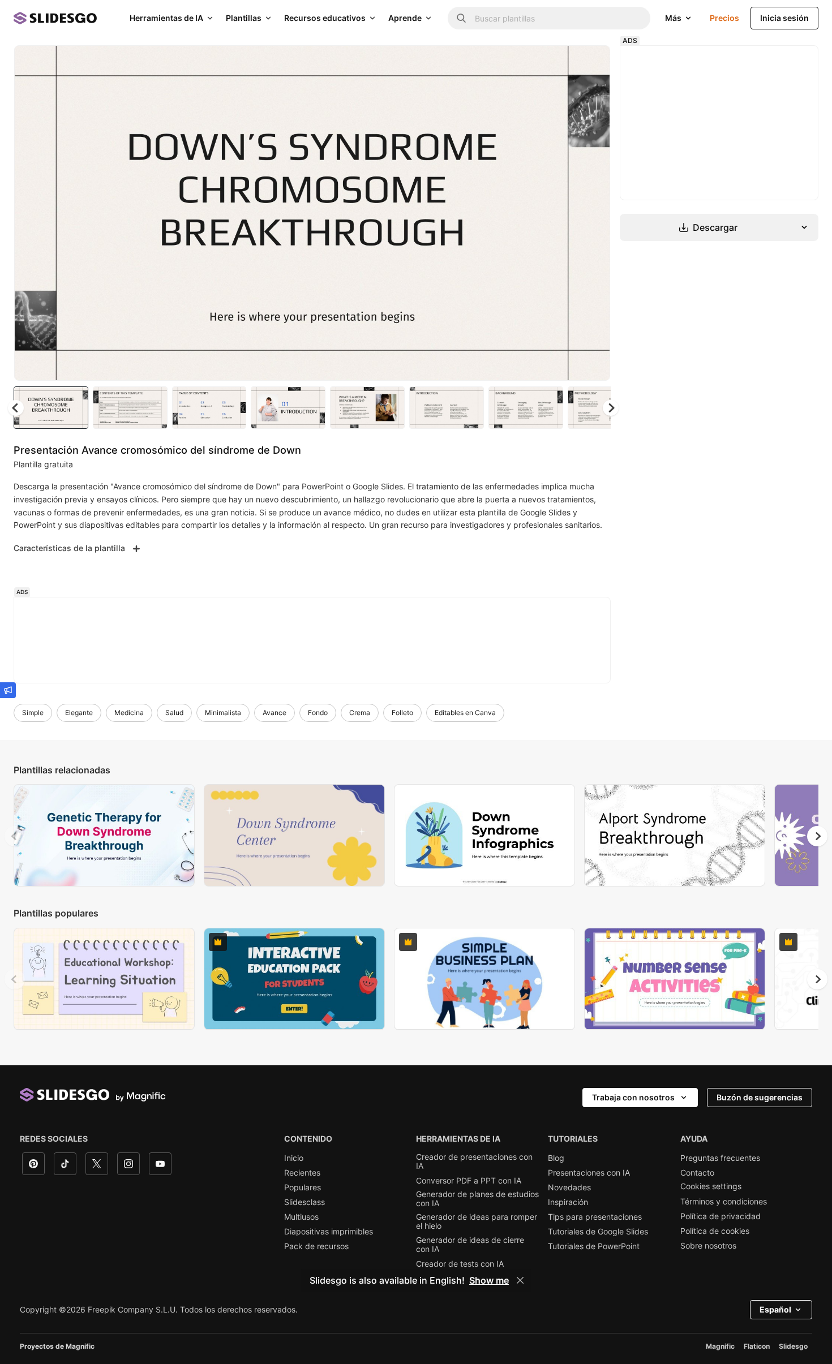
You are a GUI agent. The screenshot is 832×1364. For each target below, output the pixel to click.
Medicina (129, 712)
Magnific (720, 1346)
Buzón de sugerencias (760, 1097)
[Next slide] (593, 213)
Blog (556, 1158)
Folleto (402, 712)
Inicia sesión (784, 18)
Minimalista (223, 712)
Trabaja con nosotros (633, 1097)
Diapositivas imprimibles (328, 1231)
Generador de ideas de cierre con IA (470, 1245)
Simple (33, 712)
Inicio (293, 1158)
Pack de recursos (316, 1246)
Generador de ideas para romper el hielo (476, 1221)
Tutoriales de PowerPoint (594, 1246)
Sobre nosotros (708, 1245)
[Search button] (461, 18)
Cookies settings (710, 1186)
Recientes (302, 1172)
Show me (489, 1280)
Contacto (697, 1172)
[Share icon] (591, 63)
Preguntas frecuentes (720, 1158)
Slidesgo (793, 1346)
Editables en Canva (465, 712)
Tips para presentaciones (595, 1216)
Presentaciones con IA (589, 1172)
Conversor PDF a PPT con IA (468, 1180)
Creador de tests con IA (460, 1263)
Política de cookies (714, 1231)
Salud (174, 712)
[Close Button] (520, 1280)
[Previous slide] (15, 836)
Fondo (318, 712)
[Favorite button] (561, 63)
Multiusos (301, 1216)
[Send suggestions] (8, 690)
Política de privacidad (720, 1216)
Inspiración (568, 1202)
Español (775, 1309)
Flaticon (757, 1346)
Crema (359, 712)
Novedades (569, 1187)
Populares (302, 1187)
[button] (610, 408)
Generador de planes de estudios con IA (477, 1199)
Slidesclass (304, 1202)
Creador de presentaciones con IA (474, 1161)
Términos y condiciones (723, 1201)
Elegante (79, 712)
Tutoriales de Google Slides (598, 1231)
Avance (274, 712)
